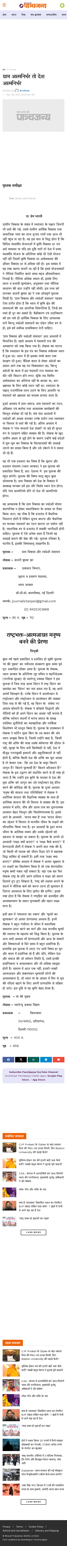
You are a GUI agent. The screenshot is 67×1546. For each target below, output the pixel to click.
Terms (19, 1526)
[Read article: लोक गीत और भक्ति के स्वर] (9, 1192)
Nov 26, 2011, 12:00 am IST (21, 94)
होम (4, 14)
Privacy (6, 1526)
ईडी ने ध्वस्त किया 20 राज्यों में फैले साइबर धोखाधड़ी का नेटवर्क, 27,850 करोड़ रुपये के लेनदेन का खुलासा (42, 1444)
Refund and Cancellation (16, 1530)
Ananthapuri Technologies (34, 1539)
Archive (12, 69)
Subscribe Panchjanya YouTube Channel (33, 1072)
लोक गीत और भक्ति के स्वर (32, 1189)
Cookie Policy (36, 1526)
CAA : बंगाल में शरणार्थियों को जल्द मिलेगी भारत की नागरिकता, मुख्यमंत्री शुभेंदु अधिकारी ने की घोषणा (41, 1177)
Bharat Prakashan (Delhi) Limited (22, 1536)
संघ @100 (36, 14)
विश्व (23, 14)
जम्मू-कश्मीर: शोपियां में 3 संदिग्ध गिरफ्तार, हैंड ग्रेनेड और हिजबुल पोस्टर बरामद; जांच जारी (41, 1459)
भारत (13, 14)
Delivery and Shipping (47, 1530)
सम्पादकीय (51, 14)
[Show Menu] (4, 5)
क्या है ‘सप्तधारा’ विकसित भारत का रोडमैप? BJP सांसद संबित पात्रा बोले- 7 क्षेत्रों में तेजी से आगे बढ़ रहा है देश (40, 1206)
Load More (33, 1232)
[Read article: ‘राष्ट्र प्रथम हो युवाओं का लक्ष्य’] (9, 1221)
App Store (39, 1079)
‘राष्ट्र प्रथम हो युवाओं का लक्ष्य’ (34, 1218)
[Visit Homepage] (33, 5)
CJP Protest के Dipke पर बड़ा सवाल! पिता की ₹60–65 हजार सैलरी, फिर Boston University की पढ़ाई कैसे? (41, 1148)
